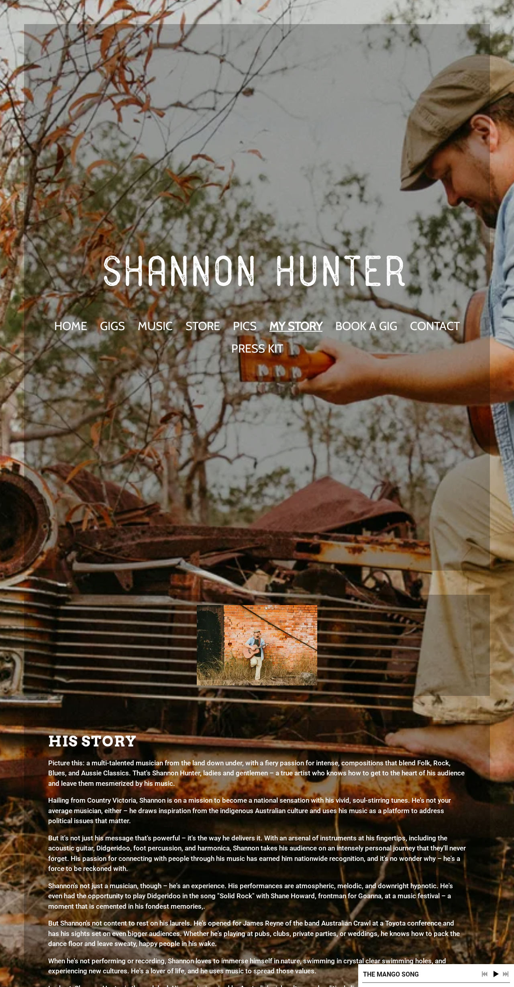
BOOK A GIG (366, 326)
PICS (245, 326)
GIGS (112, 326)
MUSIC (155, 326)
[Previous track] (484, 974)
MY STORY (295, 326)
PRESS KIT (257, 348)
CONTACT (435, 326)
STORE (203, 326)
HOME (70, 326)
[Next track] (505, 974)
